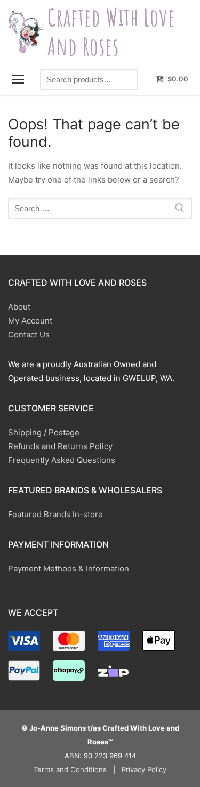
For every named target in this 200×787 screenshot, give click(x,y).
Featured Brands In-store (55, 514)
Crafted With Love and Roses (111, 32)
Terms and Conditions (70, 769)
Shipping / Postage (43, 432)
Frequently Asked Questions (61, 460)
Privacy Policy (144, 769)
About (19, 307)
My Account (30, 321)
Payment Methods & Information (68, 569)
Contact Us (29, 334)
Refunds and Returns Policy (60, 446)
